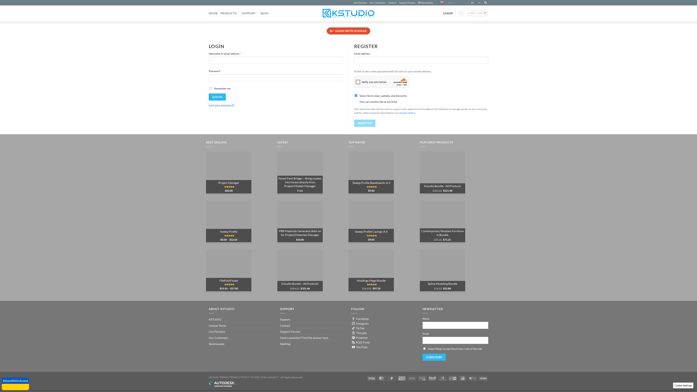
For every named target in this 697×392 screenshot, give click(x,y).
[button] (425, 2)
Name (426, 318)
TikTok (360, 328)
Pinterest (361, 337)
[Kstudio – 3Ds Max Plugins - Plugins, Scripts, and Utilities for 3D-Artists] (348, 13)
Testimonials (216, 344)
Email (426, 333)
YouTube (362, 347)
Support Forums (407, 2)
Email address (368, 53)
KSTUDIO (215, 319)
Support (249, 13)
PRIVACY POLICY (239, 377)
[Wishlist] (461, 13)
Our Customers (378, 2)
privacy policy (407, 112)
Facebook (362, 318)
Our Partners (360, 2)
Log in (217, 97)
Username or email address (230, 53)
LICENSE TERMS (218, 377)
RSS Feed (363, 342)
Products (228, 13)
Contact (392, 2)
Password (220, 71)
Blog (264, 13)
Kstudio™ (273, 377)
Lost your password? (221, 105)
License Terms (217, 325)
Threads (361, 333)
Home (213, 13)
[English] (442, 2)
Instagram (362, 323)
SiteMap (285, 344)
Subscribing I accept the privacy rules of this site (455, 348)
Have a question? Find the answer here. (304, 337)
